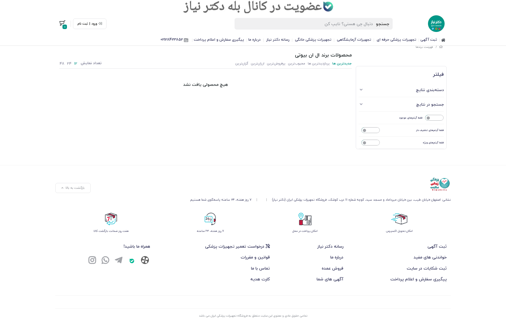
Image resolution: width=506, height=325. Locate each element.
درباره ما (254, 39)
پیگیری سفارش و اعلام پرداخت (219, 39)
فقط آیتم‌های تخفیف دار (430, 130)
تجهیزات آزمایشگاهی (354, 39)
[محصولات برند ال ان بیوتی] (320, 184)
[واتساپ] (105, 261)
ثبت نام (82, 23)
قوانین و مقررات (255, 257)
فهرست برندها (424, 46)
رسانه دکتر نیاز (277, 39)
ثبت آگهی (428, 39)
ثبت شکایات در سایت (427, 268)
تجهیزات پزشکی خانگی (313, 39)
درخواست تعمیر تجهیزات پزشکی (235, 246)
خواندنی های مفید (430, 257)
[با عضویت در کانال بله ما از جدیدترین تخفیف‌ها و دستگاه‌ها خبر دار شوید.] (253, 6)
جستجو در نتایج (430, 104)
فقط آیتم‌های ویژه (433, 142)
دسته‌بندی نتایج (430, 89)
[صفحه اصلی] (440, 46)
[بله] (131, 261)
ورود (94, 23)
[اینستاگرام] (92, 261)
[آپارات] (145, 261)
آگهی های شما (330, 279)
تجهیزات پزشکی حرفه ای (396, 39)
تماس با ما (260, 268)
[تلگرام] (118, 261)
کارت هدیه (260, 279)
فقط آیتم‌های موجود (410, 117)
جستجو (383, 23)
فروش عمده (332, 268)
